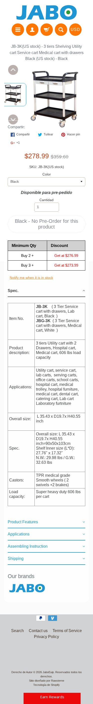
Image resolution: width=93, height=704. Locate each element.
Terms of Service (67, 631)
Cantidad (46, 200)
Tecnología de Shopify (46, 684)
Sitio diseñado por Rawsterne (46, 680)
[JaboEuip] (47, 12)
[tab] (47, 291)
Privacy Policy (46, 637)
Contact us (38, 631)
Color (46, 174)
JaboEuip (48, 672)
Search (17, 631)
